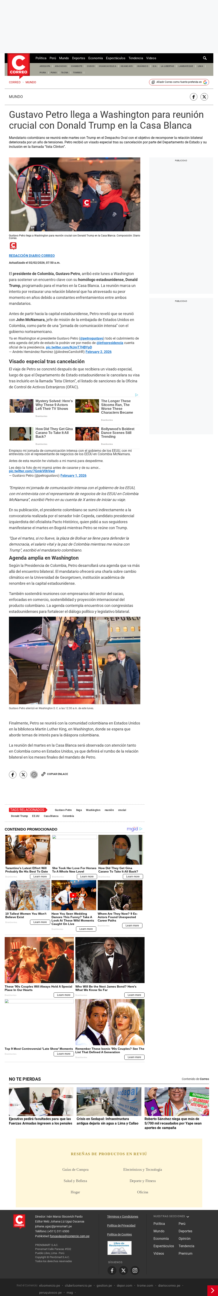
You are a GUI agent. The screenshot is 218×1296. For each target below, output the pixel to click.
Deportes (78, 58)
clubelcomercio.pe (78, 1285)
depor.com (124, 1285)
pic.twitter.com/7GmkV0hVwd (32, 471)
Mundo (64, 58)
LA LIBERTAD (167, 66)
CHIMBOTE (77, 66)
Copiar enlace (57, 774)
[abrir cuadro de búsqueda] (205, 58)
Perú (53, 58)
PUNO (54, 72)
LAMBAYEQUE (186, 66)
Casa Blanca (51, 816)
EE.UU (35, 816)
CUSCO (91, 66)
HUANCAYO (127, 66)
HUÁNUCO (142, 66)
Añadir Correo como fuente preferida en (179, 82)
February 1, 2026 (73, 475)
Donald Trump (19, 816)
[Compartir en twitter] (204, 97)
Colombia (68, 816)
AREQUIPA (45, 66)
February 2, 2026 (99, 352)
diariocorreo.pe (169, 1285)
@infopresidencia (109, 343)
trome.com (145, 1285)
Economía (95, 58)
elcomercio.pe (49, 1285)
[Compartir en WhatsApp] (34, 774)
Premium (185, 1253)
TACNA (65, 72)
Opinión (185, 1239)
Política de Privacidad (121, 1225)
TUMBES (77, 72)
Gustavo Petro (63, 810)
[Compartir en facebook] (193, 97)
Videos (151, 58)
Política (41, 58)
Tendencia (136, 58)
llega (79, 810)
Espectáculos (115, 58)
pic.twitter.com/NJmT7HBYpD (69, 347)
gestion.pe (104, 1285)
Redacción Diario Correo (32, 256)
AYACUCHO (61, 66)
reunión (109, 810)
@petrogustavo (91, 338)
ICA (154, 66)
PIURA (43, 72)
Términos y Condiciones (122, 1216)
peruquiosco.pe (50, 1292)
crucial (122, 810)
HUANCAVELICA (107, 66)
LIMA (200, 66)
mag (70, 1292)
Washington (93, 810)
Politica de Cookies (119, 1234)
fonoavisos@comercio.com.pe (69, 1236)
